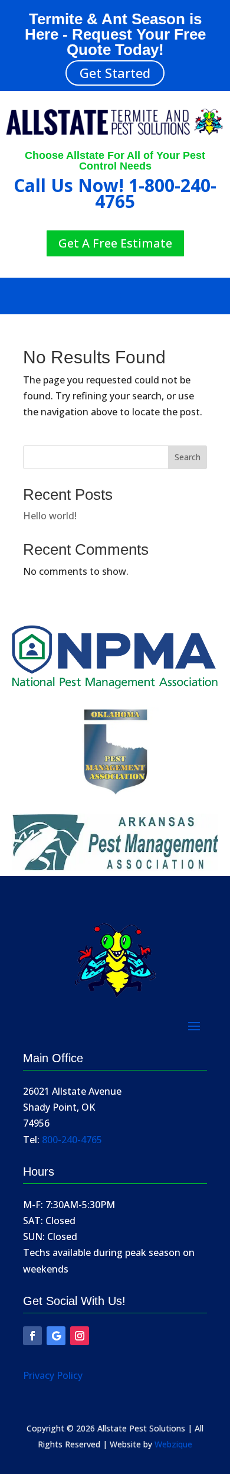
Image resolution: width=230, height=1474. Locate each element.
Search (188, 457)
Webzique (173, 1444)
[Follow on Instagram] (79, 1335)
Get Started (115, 73)
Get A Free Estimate (115, 243)
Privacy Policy (53, 1375)
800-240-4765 (72, 1139)
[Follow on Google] (56, 1335)
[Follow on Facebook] (32, 1335)
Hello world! (50, 515)
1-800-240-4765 (155, 193)
